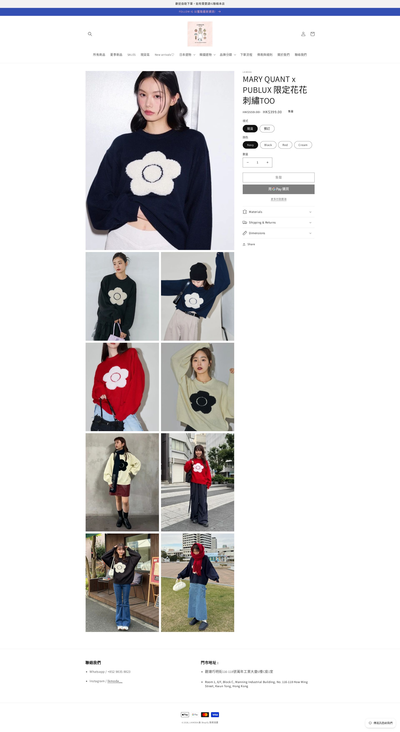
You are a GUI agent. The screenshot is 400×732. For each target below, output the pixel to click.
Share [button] (251, 244)
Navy (250, 145)
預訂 (267, 129)
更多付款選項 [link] (278, 199)
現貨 (250, 129)
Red (285, 145)
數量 (245, 154)
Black (268, 145)
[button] (90, 34)
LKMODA (194, 722)
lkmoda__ (115, 681)
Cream (303, 145)
